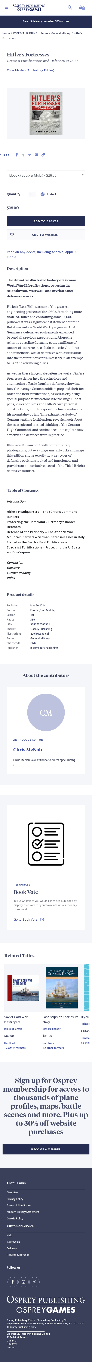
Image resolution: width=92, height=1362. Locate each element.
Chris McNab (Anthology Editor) (30, 70)
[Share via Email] (36, 155)
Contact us (13, 1242)
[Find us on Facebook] (12, 1282)
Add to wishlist (46, 235)
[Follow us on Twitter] (34, 1282)
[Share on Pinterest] (30, 155)
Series (44, 33)
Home (6, 33)
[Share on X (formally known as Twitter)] (23, 155)
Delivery (12, 1248)
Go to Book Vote (25, 919)
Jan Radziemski (13, 1029)
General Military (61, 33)
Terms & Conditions (19, 1205)
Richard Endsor (52, 1029)
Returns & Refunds (18, 1255)
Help (9, 1235)
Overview (12, 1192)
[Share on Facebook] (17, 155)
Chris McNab (27, 749)
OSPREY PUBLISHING (25, 33)
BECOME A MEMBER (46, 1149)
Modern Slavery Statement (23, 1212)
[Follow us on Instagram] (23, 1282)
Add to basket (45, 221)
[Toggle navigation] (6, 7)
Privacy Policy (15, 1199)
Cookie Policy (15, 1218)
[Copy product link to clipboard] (43, 155)
